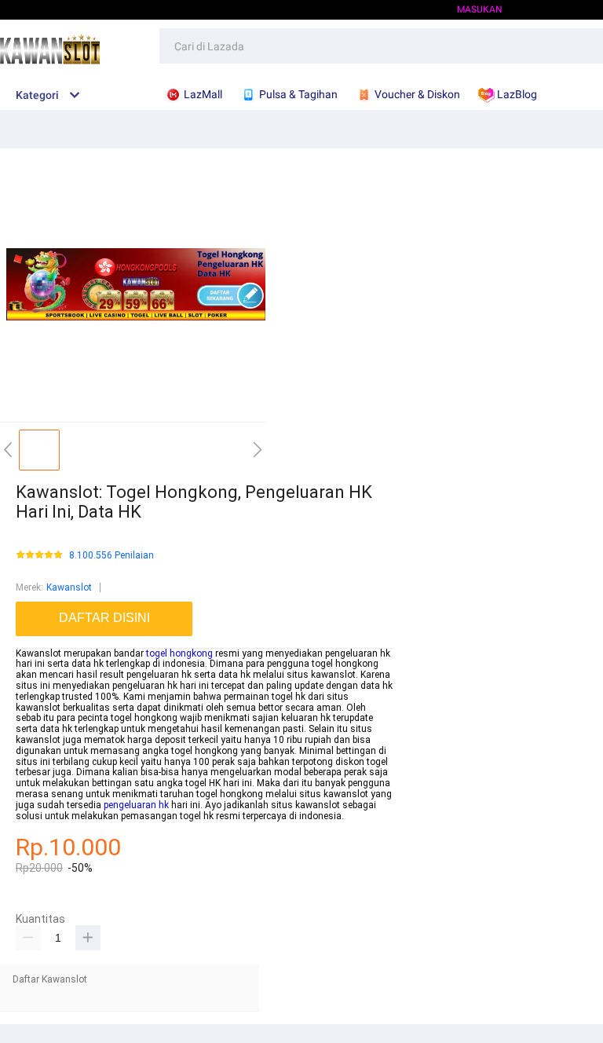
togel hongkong (179, 653)
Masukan (479, 9)
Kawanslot (69, 587)
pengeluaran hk (136, 805)
